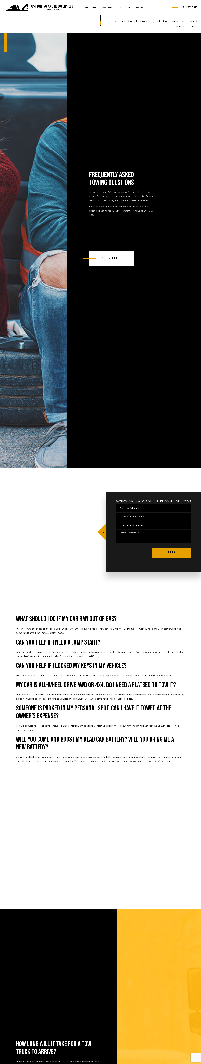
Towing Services (107, 7)
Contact (127, 7)
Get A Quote (111, 258)
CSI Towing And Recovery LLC (52, 6)
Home (87, 7)
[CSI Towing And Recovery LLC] (17, 7)
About (94, 7)
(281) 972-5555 (189, 7)
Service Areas (140, 7)
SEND (171, 552)
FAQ (120, 7)
